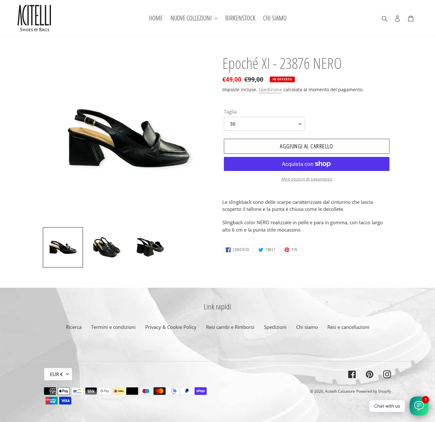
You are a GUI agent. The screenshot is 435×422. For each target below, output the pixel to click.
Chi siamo (307, 327)
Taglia (230, 111)
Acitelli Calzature (340, 391)
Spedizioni (275, 327)
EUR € (56, 374)
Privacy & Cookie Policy (170, 327)
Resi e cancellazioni (348, 327)
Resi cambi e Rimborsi (230, 327)
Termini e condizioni (113, 327)
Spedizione (270, 89)
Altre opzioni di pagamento (306, 179)
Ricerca (74, 327)
